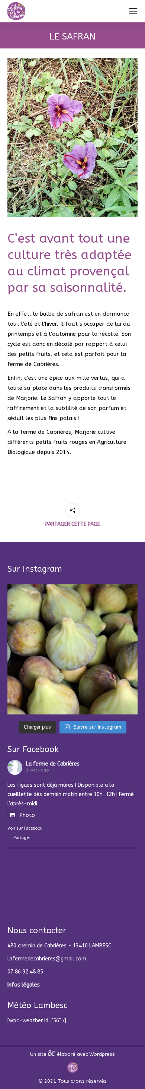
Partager (21, 837)
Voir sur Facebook (24, 828)
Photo (27, 815)
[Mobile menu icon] (133, 11)
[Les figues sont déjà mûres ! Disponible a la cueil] (72, 649)
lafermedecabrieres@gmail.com (46, 959)
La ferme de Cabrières (53, 764)
